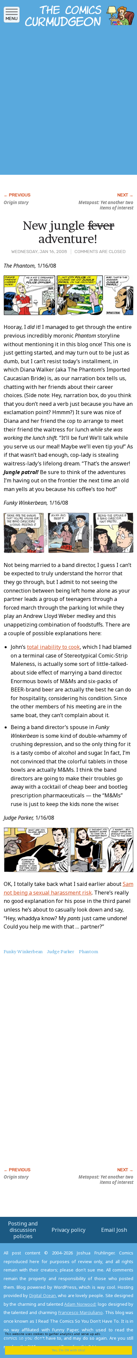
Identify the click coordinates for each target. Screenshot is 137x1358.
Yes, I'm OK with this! (68, 1350)
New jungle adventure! (68, 232)
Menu (12, 18)
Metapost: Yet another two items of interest (105, 205)
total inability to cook (53, 647)
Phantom (88, 951)
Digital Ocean (42, 1295)
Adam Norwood (79, 1304)
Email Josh (114, 1229)
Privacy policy (68, 1229)
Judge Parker (60, 951)
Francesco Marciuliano (80, 1312)
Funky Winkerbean (23, 951)
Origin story (16, 202)
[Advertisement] (68, 102)
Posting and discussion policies (23, 1230)
